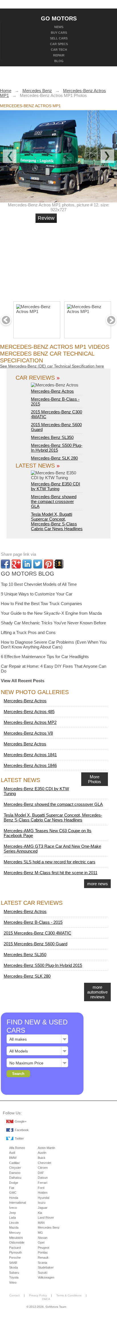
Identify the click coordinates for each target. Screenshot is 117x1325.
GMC (12, 1192)
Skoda (13, 1267)
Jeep (12, 1212)
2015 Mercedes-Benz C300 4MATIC (37, 933)
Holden (42, 1192)
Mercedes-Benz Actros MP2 (30, 722)
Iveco (13, 1207)
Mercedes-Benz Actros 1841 (30, 754)
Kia (40, 1212)
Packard (15, 1247)
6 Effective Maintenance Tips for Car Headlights (45, 656)
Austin (42, 1152)
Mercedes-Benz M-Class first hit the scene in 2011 (50, 872)
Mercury (15, 1232)
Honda (13, 1197)
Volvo (12, 1282)
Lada (12, 1217)
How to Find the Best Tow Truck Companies (41, 603)
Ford (41, 1187)
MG (40, 1232)
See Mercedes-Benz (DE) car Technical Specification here (52, 366)
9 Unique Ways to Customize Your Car (36, 593)
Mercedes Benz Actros (25, 743)
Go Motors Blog (27, 573)
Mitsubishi (16, 1237)
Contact (14, 1295)
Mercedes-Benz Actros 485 (29, 711)
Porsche (15, 1257)
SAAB (13, 1262)
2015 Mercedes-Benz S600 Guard (35, 943)
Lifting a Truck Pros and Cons (28, 632)
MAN (41, 1222)
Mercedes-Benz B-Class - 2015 (33, 922)
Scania (42, 1262)
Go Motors (59, 18)
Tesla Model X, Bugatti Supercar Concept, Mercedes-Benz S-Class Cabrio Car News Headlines (57, 521)
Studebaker (46, 1267)
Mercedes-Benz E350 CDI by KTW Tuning (55, 486)
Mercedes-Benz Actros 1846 (30, 765)
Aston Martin (46, 1147)
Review (46, 218)
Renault (43, 1257)
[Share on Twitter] (37, 564)
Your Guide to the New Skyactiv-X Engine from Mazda (51, 613)
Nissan (42, 1237)
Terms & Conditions (69, 1295)
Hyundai (43, 1197)
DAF (41, 1172)
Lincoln (14, 1222)
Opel (41, 1242)
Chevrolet (44, 1163)
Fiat (11, 1187)
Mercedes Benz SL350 (52, 437)
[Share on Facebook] (5, 564)
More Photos (94, 779)
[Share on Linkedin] (27, 564)
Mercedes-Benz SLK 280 (54, 458)
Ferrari (42, 1182)
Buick (41, 1157)
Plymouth (15, 1252)
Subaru (14, 1272)
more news (97, 883)
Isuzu (41, 1202)
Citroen (43, 1167)
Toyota (13, 1277)
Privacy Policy (38, 1295)
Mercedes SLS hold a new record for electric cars (49, 861)
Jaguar (42, 1207)
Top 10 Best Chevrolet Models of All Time (39, 584)
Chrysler (15, 1167)
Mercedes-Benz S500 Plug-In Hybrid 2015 (56, 448)
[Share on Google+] (16, 564)
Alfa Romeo (17, 1147)
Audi (12, 1152)
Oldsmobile (16, 1242)
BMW (12, 1157)
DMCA (46, 1299)
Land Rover (46, 1217)
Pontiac (43, 1252)
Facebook (22, 1130)
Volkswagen (46, 1277)
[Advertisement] (78, 259)
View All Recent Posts (22, 680)
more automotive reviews (97, 992)
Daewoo (14, 1172)
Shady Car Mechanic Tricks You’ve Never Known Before (53, 622)
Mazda (13, 1227)
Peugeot (43, 1247)
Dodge (13, 1182)
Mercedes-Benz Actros (52, 391)
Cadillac (14, 1163)
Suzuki (42, 1272)
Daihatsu (15, 1177)
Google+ (20, 1121)
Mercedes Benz (49, 1227)
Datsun (43, 1177)
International (17, 1202)
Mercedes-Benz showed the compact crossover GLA (53, 501)
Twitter (19, 1138)
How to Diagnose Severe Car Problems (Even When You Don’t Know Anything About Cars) (53, 644)
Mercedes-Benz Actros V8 (28, 733)
